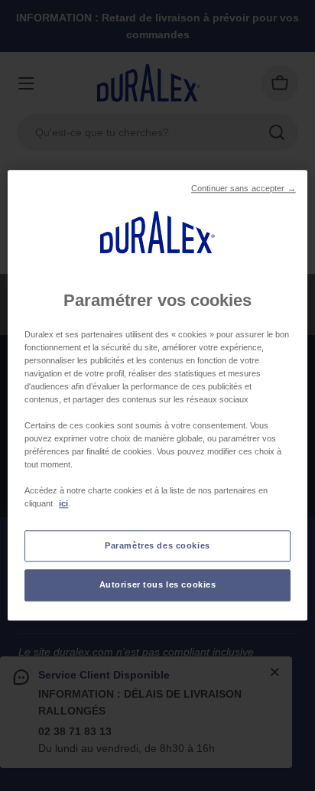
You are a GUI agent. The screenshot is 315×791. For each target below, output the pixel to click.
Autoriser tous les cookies (157, 585)
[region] (157, 395)
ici (63, 504)
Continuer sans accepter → (243, 188)
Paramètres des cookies (157, 545)
